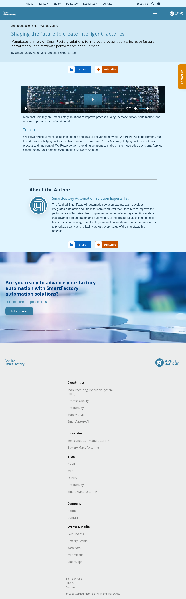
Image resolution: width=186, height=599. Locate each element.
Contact (107, 3)
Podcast (71, 3)
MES (71, 471)
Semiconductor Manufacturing (88, 441)
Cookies (70, 587)
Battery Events (78, 541)
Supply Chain (76, 415)
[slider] (77, 108)
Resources (89, 3)
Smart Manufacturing (82, 492)
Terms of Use (74, 578)
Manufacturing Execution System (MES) (90, 392)
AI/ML (72, 464)
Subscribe (142, 3)
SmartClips (75, 562)
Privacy (70, 583)
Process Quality (78, 401)
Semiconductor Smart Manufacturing (34, 25)
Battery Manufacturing (83, 448)
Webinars (74, 548)
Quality (72, 478)
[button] (153, 4)
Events (42, 3)
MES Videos (75, 555)
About (29, 3)
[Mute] (136, 108)
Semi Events (76, 534)
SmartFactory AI (78, 422)
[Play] (26, 108)
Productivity (76, 408)
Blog (56, 3)
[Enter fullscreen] (160, 108)
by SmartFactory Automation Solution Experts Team (44, 52)
